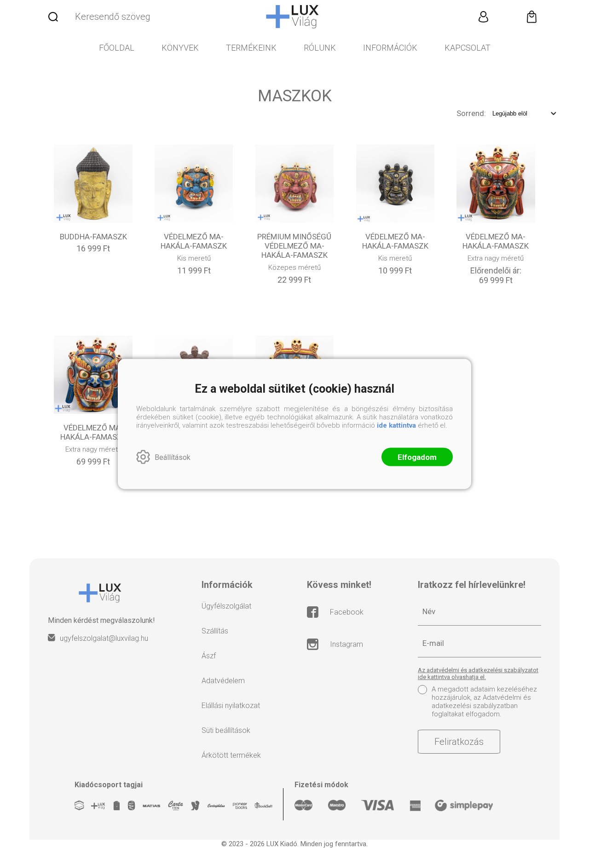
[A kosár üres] (531, 16)
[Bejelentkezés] (483, 16)
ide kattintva (396, 425)
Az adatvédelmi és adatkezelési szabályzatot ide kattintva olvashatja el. (478, 673)
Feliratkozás (459, 741)
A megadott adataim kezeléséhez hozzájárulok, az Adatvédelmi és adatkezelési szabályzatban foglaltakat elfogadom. (484, 701)
